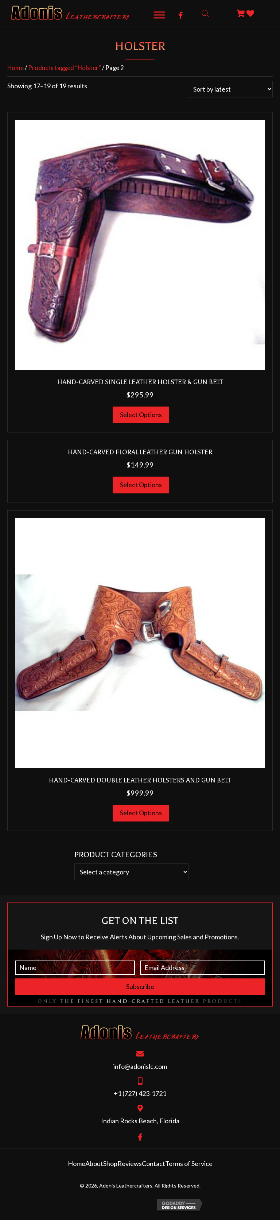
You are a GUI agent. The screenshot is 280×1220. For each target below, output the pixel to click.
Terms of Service (189, 1163)
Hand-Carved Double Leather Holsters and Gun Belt (140, 780)
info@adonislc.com (140, 1066)
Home (15, 68)
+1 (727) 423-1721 (140, 1093)
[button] (180, 15)
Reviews (129, 1163)
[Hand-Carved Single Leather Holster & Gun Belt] (140, 244)
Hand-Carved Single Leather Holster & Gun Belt (140, 382)
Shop (110, 1163)
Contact (153, 1163)
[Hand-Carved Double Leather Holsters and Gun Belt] (140, 642)
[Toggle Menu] (159, 15)
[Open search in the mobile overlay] (205, 13)
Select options (141, 415)
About (94, 1163)
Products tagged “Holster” (64, 68)
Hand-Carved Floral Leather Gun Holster (140, 452)
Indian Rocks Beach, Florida (140, 1121)
